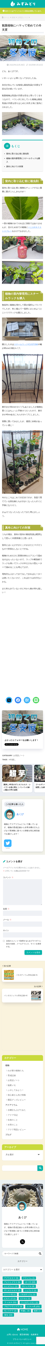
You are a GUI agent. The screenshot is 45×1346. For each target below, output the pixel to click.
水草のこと (13, 1125)
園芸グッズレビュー (17, 1100)
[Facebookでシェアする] (18, 700)
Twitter (8, 848)
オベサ (30, 1282)
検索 (40, 1168)
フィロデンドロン (29, 1302)
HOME (24, 1329)
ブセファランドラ (13, 1307)
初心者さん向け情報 (17, 1095)
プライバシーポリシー (22, 1339)
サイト (6, 930)
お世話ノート (19, 755)
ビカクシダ (10, 1298)
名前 (6, 909)
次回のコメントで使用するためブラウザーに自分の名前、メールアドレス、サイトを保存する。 (23, 944)
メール (7, 920)
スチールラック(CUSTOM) (26, 344)
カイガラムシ (10, 1286)
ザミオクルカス (12, 1290)
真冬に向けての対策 (14, 166)
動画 (37, 1311)
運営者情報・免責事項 (29, 1335)
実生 (8, 1315)
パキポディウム (27, 1294)
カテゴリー (23, 1261)
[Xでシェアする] (9, 700)
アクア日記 (13, 1115)
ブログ (8, 1135)
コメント (8, 877)
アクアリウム (11, 1105)
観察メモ (12, 1085)
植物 (7, 1065)
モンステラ (10, 1311)
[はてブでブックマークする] (27, 700)
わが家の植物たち (16, 1071)
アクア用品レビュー (17, 1130)
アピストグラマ (12, 1282)
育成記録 (12, 1075)
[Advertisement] (22, 619)
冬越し (13, 759)
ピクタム (25, 1298)
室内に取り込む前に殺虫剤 (17, 154)
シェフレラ (30, 1290)
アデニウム (29, 1278)
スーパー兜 (10, 1294)
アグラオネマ (11, 1278)
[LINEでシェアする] (36, 700)
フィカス (10, 1302)
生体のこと (13, 1120)
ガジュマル (28, 1286)
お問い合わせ (12, 1335)
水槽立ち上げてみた (17, 1110)
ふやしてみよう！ (16, 1090)
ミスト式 (33, 1306)
